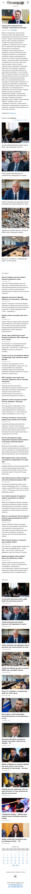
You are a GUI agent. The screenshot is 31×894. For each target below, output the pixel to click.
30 (23, 863)
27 (11, 863)
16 (23, 857)
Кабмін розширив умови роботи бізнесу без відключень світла (13, 557)
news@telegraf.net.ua (15, 885)
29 (19, 863)
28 (15, 863)
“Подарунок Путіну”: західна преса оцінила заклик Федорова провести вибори (14, 816)
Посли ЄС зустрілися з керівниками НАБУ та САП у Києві (14, 260)
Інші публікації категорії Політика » (21, 120)
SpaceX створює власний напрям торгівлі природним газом (13, 278)
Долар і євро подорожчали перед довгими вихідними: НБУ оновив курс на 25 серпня (15, 337)
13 (11, 857)
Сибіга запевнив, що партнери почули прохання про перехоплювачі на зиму (15, 203)
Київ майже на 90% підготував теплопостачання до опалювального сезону (15, 716)
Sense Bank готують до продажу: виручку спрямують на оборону (14, 497)
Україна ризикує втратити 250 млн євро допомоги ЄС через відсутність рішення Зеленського (15, 791)
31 (27, 863)
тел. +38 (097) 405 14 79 (15, 887)
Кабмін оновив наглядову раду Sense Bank (15, 316)
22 (19, 860)
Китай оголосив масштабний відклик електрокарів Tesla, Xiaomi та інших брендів (15, 357)
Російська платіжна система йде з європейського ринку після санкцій (14, 419)
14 (15, 857)
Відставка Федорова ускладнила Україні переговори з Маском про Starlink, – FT (14, 741)
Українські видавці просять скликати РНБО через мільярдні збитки (15, 231)
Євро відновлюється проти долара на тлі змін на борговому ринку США (15, 479)
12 (7, 857)
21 (15, 860)
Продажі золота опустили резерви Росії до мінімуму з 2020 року (14, 400)
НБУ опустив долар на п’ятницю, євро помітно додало (14, 541)
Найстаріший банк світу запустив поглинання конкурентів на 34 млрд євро (15, 460)
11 (3, 857)
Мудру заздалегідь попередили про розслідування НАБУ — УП (14, 840)
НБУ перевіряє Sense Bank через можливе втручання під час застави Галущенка (15, 379)
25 (3, 863)
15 (19, 857)
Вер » (17, 865)
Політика (14, 30)
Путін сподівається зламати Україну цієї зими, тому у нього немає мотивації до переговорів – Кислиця (15, 766)
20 (11, 860)
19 (7, 860)
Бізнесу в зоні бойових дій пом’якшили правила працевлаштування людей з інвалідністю (15, 518)
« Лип (13, 865)
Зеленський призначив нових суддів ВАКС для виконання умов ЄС (15, 146)
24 (27, 860)
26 (7, 863)
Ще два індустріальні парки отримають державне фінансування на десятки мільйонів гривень (15, 440)
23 (23, 860)
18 (3, 860)
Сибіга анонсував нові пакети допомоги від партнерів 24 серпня (14, 174)
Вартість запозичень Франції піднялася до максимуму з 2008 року (15, 298)
